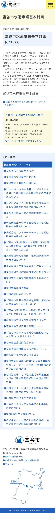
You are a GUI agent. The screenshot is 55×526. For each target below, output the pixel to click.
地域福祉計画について (18, 294)
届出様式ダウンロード (18, 164)
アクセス (9, 464)
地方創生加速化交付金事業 (21, 397)
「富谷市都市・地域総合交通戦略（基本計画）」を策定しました (27, 334)
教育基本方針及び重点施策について (26, 320)
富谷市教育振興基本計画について (25, 326)
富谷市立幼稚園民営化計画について (26, 348)
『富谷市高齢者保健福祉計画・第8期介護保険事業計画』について (28, 302)
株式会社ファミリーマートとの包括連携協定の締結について (27, 234)
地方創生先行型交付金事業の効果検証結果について (27, 406)
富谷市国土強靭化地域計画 (21, 183)
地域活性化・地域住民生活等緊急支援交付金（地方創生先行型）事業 (27, 389)
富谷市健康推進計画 (17, 288)
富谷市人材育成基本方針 (20, 170)
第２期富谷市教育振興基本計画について (28, 265)
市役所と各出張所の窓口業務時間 (22, 460)
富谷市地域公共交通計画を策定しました (27, 214)
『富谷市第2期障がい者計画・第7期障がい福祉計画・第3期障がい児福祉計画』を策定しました (27, 246)
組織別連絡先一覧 (14, 456)
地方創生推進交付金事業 (20, 342)
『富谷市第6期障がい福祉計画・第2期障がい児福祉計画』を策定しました (27, 312)
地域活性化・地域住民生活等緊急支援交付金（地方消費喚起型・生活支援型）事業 (28, 378)
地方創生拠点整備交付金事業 (22, 354)
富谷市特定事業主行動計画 (21, 176)
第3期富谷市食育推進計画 (20, 414)
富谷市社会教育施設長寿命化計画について (27, 279)
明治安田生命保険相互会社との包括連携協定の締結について (27, 224)
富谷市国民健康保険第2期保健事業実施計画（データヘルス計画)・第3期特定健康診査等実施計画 (28, 364)
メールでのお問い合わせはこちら (24, 140)
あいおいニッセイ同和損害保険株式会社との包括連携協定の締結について (27, 204)
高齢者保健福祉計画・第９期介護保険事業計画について (27, 257)
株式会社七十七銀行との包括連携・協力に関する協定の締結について (27, 422)
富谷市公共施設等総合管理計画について (28, 271)
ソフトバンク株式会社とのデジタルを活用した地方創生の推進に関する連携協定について (28, 193)
